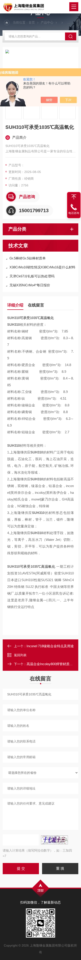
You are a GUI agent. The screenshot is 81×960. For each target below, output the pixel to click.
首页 (32, 22)
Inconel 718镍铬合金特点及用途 (50, 646)
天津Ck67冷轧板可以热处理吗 (31, 276)
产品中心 (47, 22)
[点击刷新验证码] (54, 839)
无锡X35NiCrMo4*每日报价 (29, 285)
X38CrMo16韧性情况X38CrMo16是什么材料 (42, 267)
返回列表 (20, 655)
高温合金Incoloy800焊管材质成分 (51, 664)
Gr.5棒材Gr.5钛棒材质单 (27, 258)
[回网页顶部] (74, 196)
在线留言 (36, 305)
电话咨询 (73, 213)
